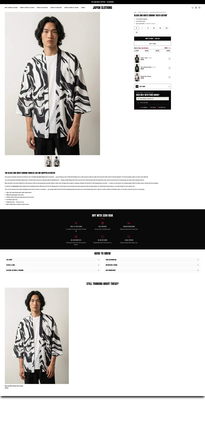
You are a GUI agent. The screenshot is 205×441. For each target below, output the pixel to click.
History (106, 407)
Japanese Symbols (9, 421)
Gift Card (106, 418)
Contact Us (57, 418)
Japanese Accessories (10, 416)
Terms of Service (58, 424)
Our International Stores (110, 410)
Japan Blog (106, 416)
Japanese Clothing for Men (11, 410)
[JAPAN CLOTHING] (102, 7)
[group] (102, 2)
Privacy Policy (58, 421)
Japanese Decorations (10, 418)
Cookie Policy (57, 429)
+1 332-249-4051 (144, 102)
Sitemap (106, 421)
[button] (11, 7)
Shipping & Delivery (59, 407)
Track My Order (58, 410)
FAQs (55, 416)
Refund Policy (57, 413)
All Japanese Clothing (10, 424)
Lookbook (106, 413)
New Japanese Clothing (10, 407)
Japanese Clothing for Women (12, 413)
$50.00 (6, 387)
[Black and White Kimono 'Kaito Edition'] (48, 161)
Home (135, 12)
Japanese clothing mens (143, 12)
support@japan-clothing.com (146, 98)
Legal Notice (57, 427)
